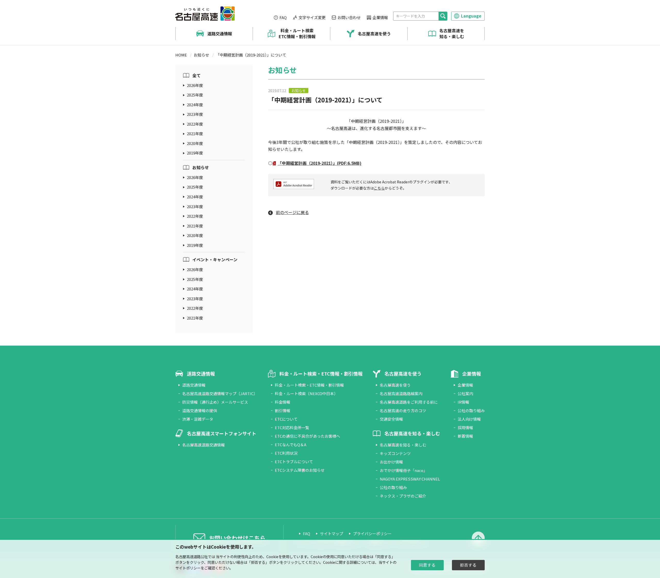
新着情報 (465, 436)
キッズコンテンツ (395, 453)
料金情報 (282, 402)
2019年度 (195, 153)
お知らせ (201, 55)
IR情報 (463, 402)
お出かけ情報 (391, 462)
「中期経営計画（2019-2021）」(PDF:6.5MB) (319, 163)
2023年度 (195, 114)
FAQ (283, 17)
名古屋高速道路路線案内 (401, 393)
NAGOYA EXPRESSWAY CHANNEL (410, 479)
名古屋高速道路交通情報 (203, 444)
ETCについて (286, 419)
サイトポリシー (188, 568)
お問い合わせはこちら (237, 538)
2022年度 (195, 124)
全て (196, 75)
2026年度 (195, 85)
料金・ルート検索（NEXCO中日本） (306, 393)
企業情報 (380, 17)
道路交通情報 (219, 33)
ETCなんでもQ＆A (290, 444)
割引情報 (282, 410)
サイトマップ (331, 533)
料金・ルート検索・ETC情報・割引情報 (309, 385)
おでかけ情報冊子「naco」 (403, 470)
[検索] (443, 16)
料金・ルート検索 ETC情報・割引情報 (297, 33)
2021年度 (195, 133)
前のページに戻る (292, 212)
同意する (427, 565)
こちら (379, 188)
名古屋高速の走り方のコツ (403, 410)
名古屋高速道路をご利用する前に (409, 402)
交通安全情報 (391, 419)
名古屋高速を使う (374, 33)
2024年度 (195, 104)
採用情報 (465, 427)
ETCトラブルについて (294, 461)
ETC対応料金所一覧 (292, 427)
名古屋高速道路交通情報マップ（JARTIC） (219, 393)
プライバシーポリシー (372, 533)
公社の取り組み (393, 487)
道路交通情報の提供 (199, 410)
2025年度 (195, 94)
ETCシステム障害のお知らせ (300, 470)
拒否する (468, 565)
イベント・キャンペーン (214, 259)
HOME (181, 55)
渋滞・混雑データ (197, 419)
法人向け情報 (469, 419)
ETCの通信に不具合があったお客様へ (307, 436)
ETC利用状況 (286, 453)
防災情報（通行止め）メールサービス (215, 402)
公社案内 (465, 393)
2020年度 (195, 143)
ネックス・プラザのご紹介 (403, 496)
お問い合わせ (349, 17)
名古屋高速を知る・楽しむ (451, 33)
